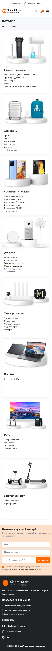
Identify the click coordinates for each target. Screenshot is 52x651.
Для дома (9, 252)
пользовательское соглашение (30, 570)
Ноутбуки (9, 374)
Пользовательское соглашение (16, 610)
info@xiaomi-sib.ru (16, 626)
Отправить (43, 560)
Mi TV (7, 435)
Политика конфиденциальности (16, 605)
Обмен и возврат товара (13, 614)
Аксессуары (10, 131)
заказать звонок (35, 3)
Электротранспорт (14, 496)
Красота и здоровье (15, 70)
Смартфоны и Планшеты (17, 191)
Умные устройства (14, 313)
